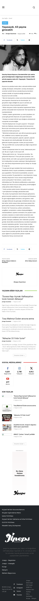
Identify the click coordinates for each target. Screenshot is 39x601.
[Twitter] (14, 591)
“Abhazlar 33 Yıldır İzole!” (14, 338)
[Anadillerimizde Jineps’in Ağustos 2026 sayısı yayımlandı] (7, 427)
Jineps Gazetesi (11, 33)
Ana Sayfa (5, 18)
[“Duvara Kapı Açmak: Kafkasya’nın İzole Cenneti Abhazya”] (7, 398)
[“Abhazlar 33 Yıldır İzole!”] (7, 417)
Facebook (20, 584)
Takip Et (19, 367)
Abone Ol (8, 377)
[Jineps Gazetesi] (3, 33)
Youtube (19, 595)
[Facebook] (14, 584)
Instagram (20, 588)
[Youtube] (14, 595)
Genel (10, 18)
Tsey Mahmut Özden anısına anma (18, 318)
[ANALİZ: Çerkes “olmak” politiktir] (7, 436)
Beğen (8, 367)
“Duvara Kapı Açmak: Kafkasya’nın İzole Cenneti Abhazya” (17, 297)
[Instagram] (14, 588)
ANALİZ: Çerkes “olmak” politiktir (24, 434)
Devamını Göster (19, 355)
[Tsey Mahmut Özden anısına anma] (7, 408)
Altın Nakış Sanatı (31, 261)
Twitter (19, 591)
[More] (29, 40)
